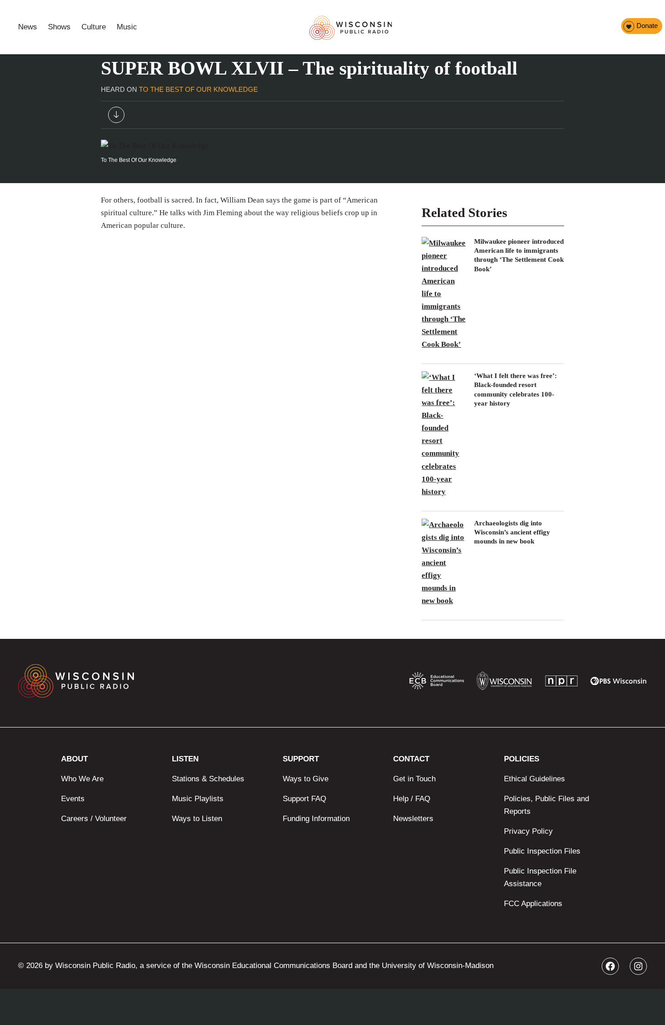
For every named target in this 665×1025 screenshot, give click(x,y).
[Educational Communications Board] (436, 682)
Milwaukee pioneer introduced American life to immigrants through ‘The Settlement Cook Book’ (519, 255)
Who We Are (82, 779)
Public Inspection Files (542, 851)
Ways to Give (305, 779)
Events (73, 798)
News (27, 27)
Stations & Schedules (208, 779)
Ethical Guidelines (534, 779)
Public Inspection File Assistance (540, 877)
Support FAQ (304, 798)
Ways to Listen (197, 818)
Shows (59, 27)
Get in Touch (414, 779)
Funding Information (316, 818)
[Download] (116, 117)
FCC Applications (533, 903)
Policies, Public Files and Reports (546, 805)
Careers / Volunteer (94, 818)
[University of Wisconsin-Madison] (504, 683)
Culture (93, 27)
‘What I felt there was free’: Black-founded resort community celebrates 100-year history (515, 389)
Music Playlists (197, 798)
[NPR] (561, 683)
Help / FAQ (411, 798)
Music (127, 27)
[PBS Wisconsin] (618, 682)
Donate (647, 25)
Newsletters (413, 818)
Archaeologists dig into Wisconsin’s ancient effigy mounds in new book (512, 532)
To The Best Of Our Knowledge (198, 89)
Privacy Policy (528, 831)
